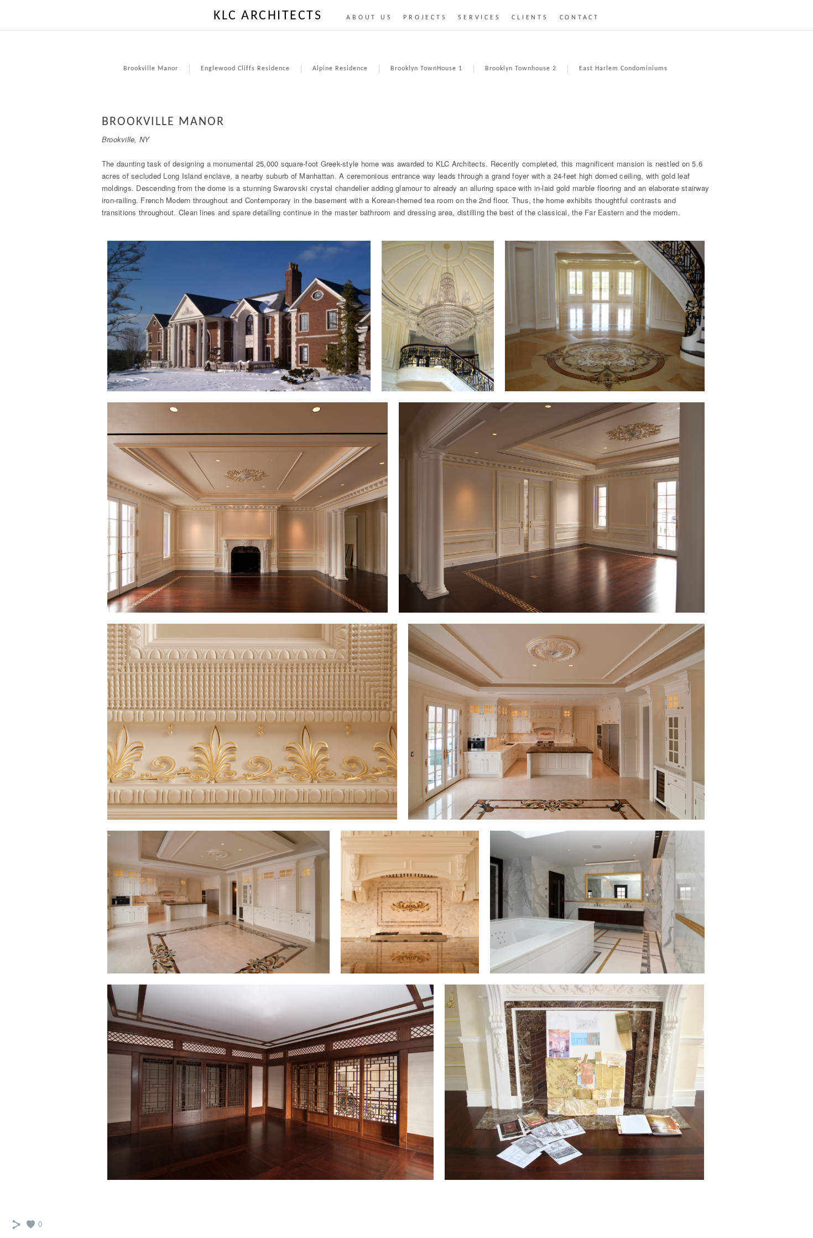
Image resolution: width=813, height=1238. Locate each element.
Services (479, 17)
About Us (369, 17)
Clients (530, 17)
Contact (580, 17)
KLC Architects (267, 16)
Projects (425, 17)
